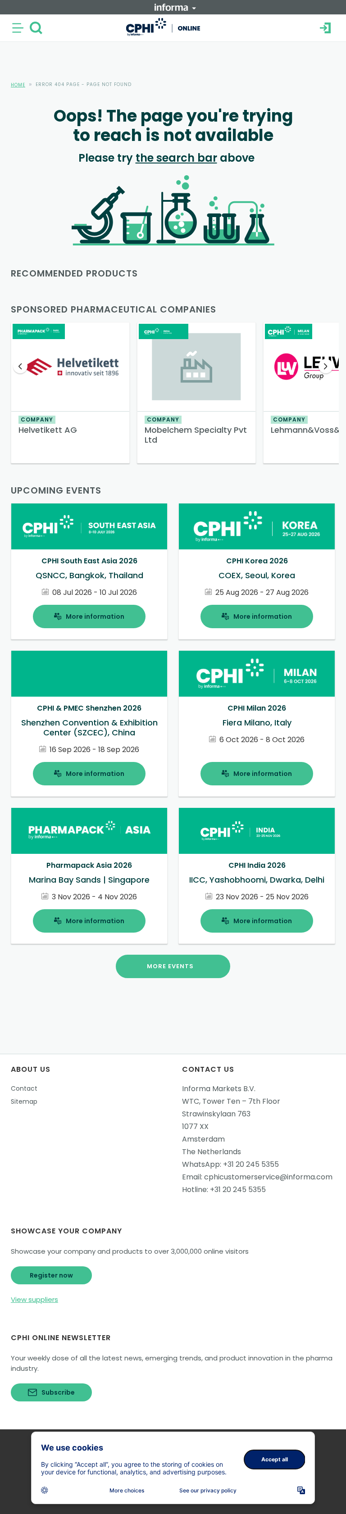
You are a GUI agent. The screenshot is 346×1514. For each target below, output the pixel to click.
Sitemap (24, 1101)
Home (18, 85)
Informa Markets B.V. (218, 1088)
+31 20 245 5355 (251, 1164)
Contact (24, 1088)
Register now (51, 1275)
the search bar (176, 157)
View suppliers (34, 1299)
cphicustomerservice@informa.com (268, 1177)
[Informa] (175, 7)
